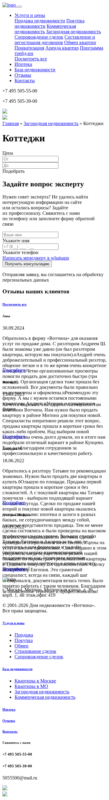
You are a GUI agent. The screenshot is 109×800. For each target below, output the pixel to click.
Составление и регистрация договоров (55, 39)
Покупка (24, 640)
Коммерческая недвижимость (45, 697)
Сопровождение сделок (39, 37)
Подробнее (13, 370)
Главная (10, 123)
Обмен (21, 645)
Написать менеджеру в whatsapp (35, 257)
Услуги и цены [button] (30, 15)
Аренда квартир (62, 47)
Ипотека (23, 64)
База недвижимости (35, 69)
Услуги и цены (13, 623)
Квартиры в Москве (35, 680)
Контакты (25, 80)
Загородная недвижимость (73, 31)
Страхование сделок (35, 651)
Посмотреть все (31, 58)
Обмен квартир (80, 42)
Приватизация (29, 47)
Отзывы (23, 75)
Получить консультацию (27, 264)
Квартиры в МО (31, 686)
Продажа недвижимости (40, 20)
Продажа (24, 634)
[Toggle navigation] (19, 7)
